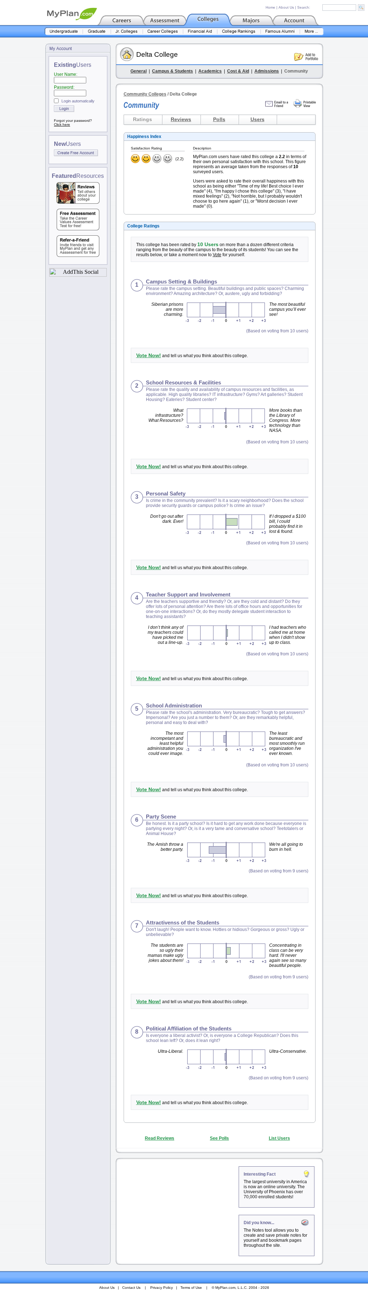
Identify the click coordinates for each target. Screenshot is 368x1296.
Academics (210, 71)
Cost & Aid (238, 71)
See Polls (219, 1138)
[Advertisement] (178, 1211)
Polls (219, 119)
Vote (217, 254)
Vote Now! (148, 355)
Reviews (181, 119)
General (138, 71)
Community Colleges (145, 94)
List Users (279, 1138)
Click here (62, 124)
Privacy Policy (161, 1288)
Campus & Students (172, 71)
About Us (286, 7)
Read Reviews (159, 1138)
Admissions (266, 71)
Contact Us (131, 1288)
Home (270, 7)
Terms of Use (191, 1288)
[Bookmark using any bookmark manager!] (78, 275)
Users (257, 119)
